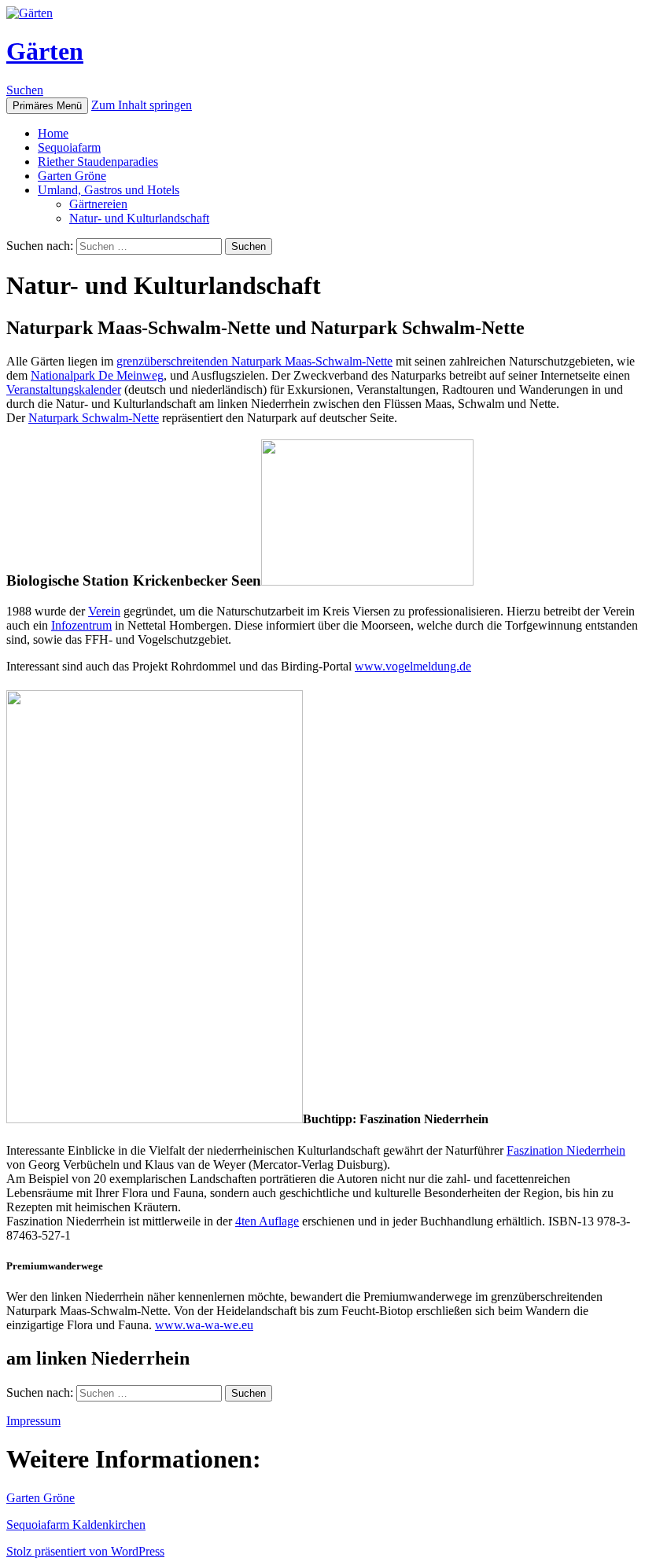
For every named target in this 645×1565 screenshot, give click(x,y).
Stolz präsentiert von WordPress (85, 1551)
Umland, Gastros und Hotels (108, 190)
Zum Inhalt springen (141, 105)
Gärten (44, 51)
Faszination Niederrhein (566, 1150)
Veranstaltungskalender (63, 389)
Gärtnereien (98, 204)
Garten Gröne (72, 175)
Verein (104, 611)
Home (53, 133)
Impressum (33, 1420)
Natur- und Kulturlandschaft (139, 218)
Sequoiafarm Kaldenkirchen (76, 1524)
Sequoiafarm (69, 147)
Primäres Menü (47, 106)
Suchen (24, 90)
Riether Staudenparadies (98, 161)
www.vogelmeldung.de (413, 666)
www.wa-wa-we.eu (204, 1325)
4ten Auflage (267, 1221)
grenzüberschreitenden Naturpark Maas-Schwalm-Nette (254, 361)
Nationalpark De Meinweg (97, 375)
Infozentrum (81, 625)
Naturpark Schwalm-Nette (93, 417)
